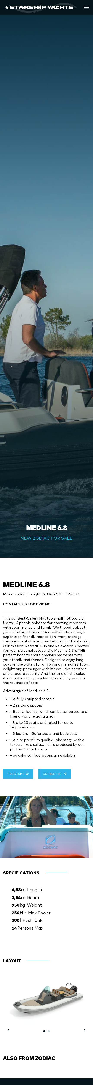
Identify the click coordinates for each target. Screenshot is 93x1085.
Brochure (15, 774)
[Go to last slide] (8, 1030)
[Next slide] (88, 824)
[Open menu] (86, 7)
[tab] (44, 1031)
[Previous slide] (4, 824)
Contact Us (52, 774)
